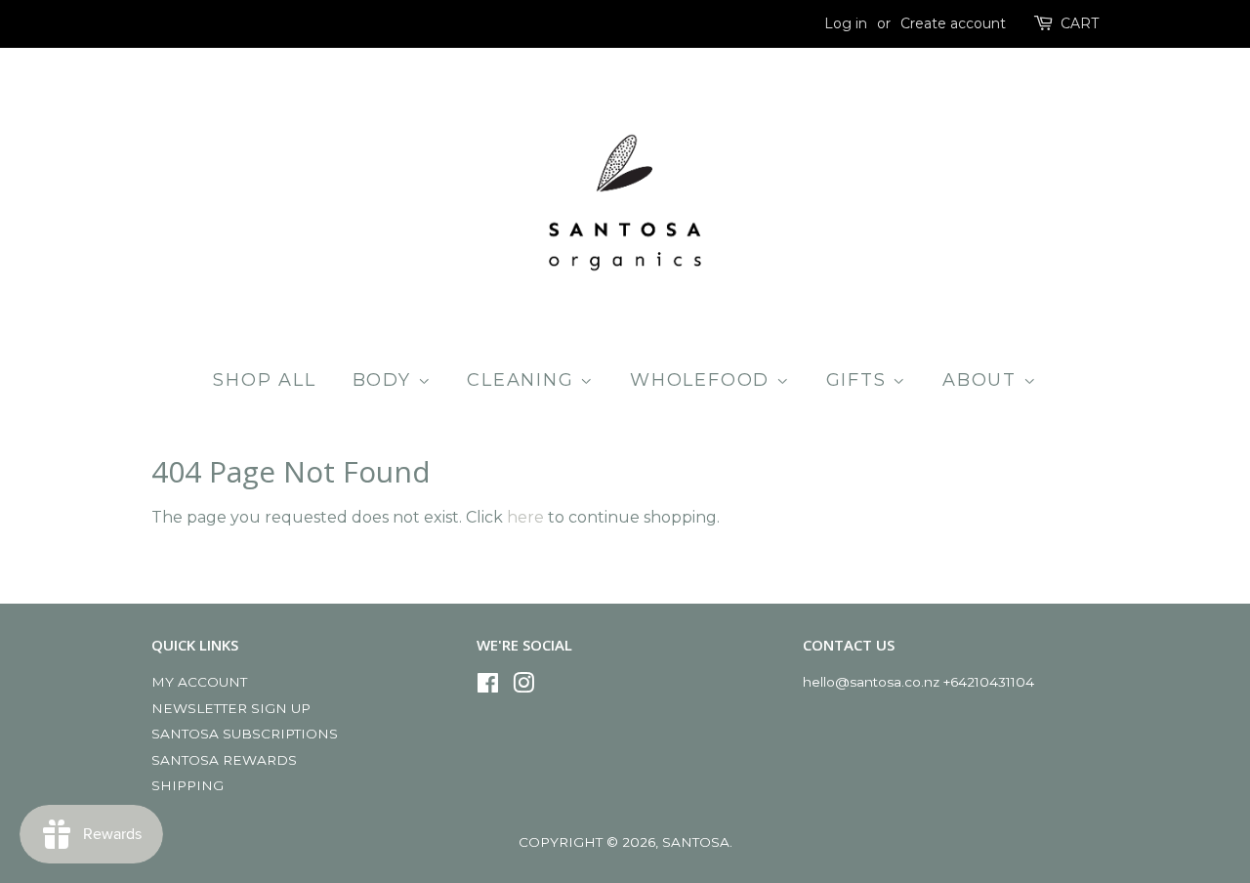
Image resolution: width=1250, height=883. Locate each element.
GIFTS (860, 380)
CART (1080, 23)
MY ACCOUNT (199, 682)
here (525, 517)
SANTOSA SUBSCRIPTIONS (244, 733)
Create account (953, 23)
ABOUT (982, 380)
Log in (845, 23)
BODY (385, 380)
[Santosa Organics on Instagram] (523, 686)
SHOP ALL (264, 380)
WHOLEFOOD (703, 380)
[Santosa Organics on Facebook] (488, 686)
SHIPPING (187, 785)
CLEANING (523, 380)
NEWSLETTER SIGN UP (231, 708)
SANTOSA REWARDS (224, 760)
